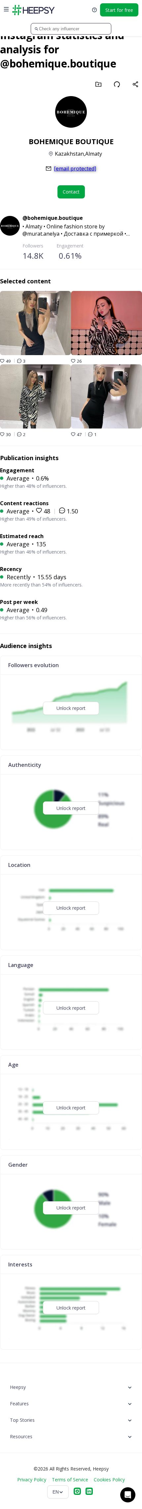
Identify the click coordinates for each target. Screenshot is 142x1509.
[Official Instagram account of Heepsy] (77, 1491)
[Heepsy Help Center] (94, 9)
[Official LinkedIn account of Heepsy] (89, 1491)
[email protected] (75, 168)
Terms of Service (70, 1479)
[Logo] (33, 10)
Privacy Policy (31, 1479)
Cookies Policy (109, 1479)
